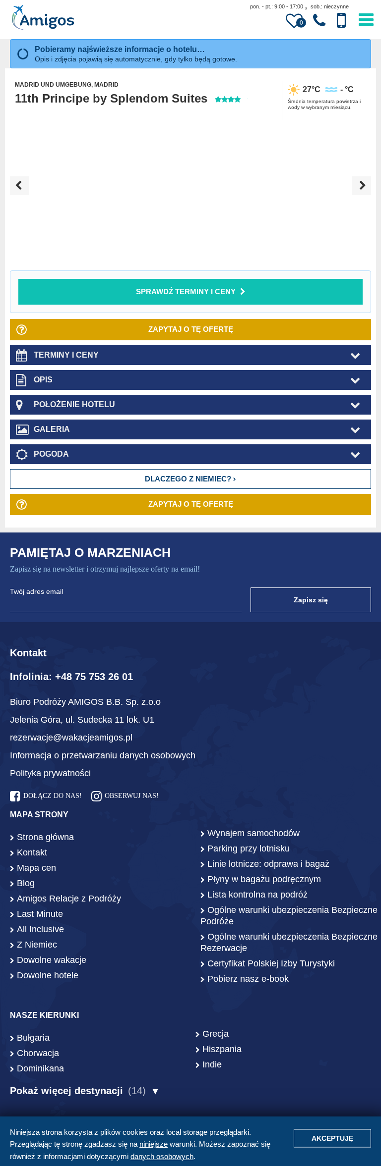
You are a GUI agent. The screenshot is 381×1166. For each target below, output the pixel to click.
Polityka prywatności (50, 773)
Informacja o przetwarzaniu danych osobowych (102, 755)
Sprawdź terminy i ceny (186, 291)
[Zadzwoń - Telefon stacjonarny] (319, 20)
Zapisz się (311, 600)
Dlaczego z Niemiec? (189, 479)
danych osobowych (161, 1156)
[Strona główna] (43, 18)
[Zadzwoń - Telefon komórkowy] (341, 20)
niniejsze (153, 1144)
